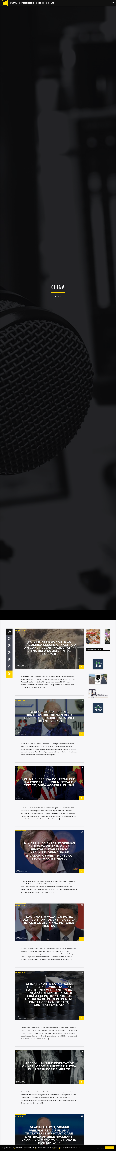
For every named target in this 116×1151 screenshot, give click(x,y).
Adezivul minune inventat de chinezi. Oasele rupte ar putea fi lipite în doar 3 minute (49, 1066)
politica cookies (62, 1149)
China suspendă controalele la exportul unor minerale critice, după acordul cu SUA (49, 782)
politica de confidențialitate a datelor (45, 1149)
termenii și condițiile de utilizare (23, 1149)
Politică (18, 700)
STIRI (23, 630)
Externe (18, 630)
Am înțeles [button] (109, 1148)
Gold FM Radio (20, 665)
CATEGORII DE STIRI (27, 3)
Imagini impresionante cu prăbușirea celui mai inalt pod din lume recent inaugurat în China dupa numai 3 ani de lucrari (49, 647)
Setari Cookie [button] (100, 1148)
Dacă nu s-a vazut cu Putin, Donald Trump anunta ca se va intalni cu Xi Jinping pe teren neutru (49, 921)
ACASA (14, 3)
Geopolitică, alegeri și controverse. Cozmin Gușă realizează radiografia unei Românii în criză (49, 716)
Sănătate (18, 1052)
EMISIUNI (41, 3)
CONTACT (51, 3)
